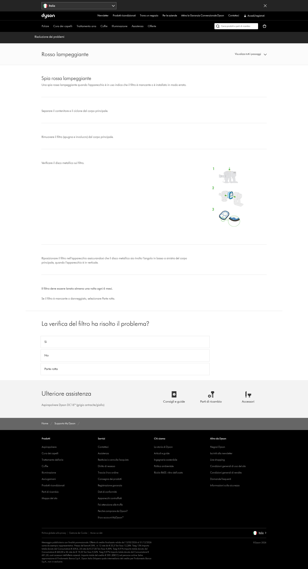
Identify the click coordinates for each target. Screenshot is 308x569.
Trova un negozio (149, 15)
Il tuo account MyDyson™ (111, 517)
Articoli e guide (162, 453)
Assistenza (137, 26)
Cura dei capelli (62, 26)
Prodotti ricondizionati (124, 15)
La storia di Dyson (163, 447)
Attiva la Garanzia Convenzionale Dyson (202, 15)
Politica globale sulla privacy (54, 533)
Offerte (152, 26)
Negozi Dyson (217, 447)
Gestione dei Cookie (78, 533)
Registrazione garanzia (110, 485)
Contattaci (233, 15)
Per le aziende (170, 15)
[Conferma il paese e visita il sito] (265, 5)
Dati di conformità (107, 491)
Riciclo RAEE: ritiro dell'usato (168, 472)
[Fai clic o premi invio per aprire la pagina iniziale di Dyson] (48, 15)
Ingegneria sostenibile (165, 459)
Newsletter (103, 15)
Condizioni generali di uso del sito (228, 466)
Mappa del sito (49, 498)
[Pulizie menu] (51, 26)
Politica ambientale (164, 466)
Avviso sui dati (96, 533)
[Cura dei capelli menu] (74, 26)
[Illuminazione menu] (129, 26)
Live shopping (217, 459)
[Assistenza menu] (145, 26)
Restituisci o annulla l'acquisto (113, 459)
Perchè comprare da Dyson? (113, 511)
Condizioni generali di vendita (226, 472)
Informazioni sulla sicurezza (225, 485)
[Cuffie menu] (109, 26)
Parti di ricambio (50, 491)
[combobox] (79, 5)
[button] (241, 54)
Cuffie (104, 26)
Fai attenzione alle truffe (110, 504)
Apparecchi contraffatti (110, 498)
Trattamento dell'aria (52, 459)
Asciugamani (49, 479)
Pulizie (45, 26)
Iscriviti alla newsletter (221, 453)
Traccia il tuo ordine (108, 472)
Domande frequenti (220, 479)
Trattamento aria (86, 26)
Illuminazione (119, 26)
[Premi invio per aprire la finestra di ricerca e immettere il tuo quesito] (236, 26)
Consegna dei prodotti (110, 479)
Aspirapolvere (49, 447)
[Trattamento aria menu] (98, 26)
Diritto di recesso (106, 466)
